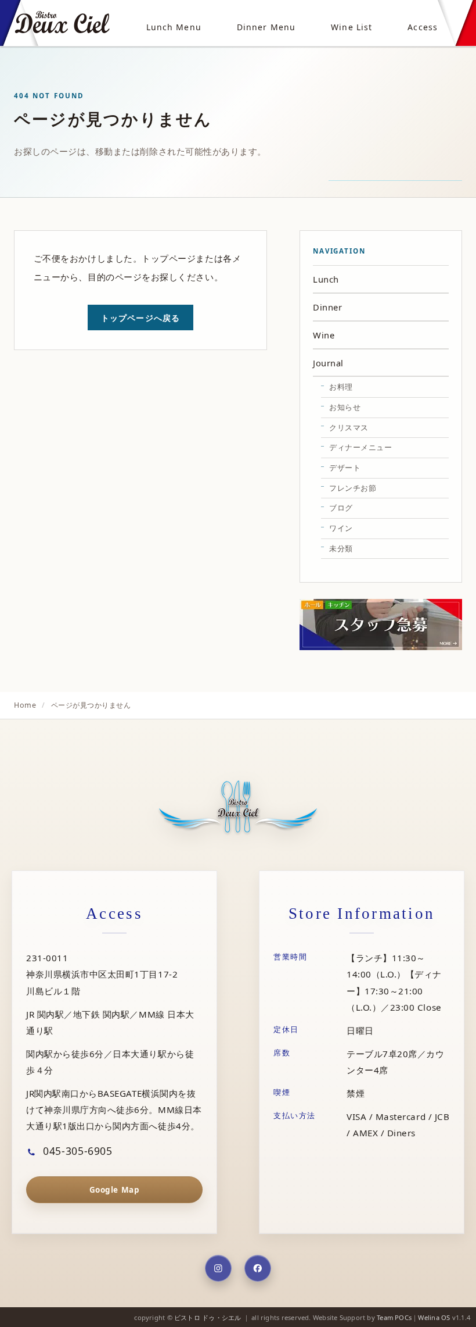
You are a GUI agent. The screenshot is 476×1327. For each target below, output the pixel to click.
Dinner (327, 307)
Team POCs (394, 1317)
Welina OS (434, 1317)
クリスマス (349, 427)
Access (423, 27)
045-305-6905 (76, 1151)
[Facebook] (257, 1268)
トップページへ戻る (140, 317)
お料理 (341, 386)
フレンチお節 (352, 488)
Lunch (326, 279)
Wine (323, 335)
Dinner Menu (266, 27)
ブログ (341, 507)
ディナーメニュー (360, 447)
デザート (344, 467)
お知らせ (344, 407)
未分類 (341, 548)
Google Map (114, 1190)
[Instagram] (218, 1268)
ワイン (341, 528)
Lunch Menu (173, 27)
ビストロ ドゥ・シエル (207, 1317)
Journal (328, 363)
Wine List (351, 27)
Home (25, 705)
